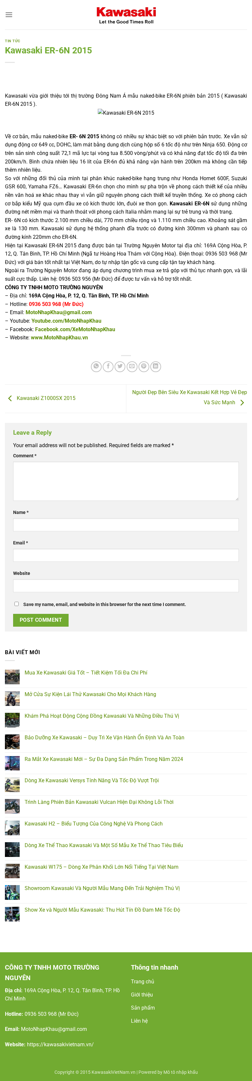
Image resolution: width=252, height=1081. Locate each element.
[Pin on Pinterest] (143, 366)
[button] (9, 15)
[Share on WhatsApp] (96, 366)
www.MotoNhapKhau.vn (59, 337)
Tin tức (12, 41)
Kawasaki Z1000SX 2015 (45, 398)
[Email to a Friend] (132, 366)
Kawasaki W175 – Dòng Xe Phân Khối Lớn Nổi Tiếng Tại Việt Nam (101, 867)
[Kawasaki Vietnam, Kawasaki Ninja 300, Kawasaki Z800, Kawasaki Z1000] (126, 15)
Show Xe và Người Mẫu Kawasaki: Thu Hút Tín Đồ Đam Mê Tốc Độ (102, 910)
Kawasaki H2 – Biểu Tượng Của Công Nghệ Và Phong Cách (94, 824)
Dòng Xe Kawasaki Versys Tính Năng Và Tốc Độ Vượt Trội (92, 780)
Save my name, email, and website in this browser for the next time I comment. (104, 604)
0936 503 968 (41, 1014)
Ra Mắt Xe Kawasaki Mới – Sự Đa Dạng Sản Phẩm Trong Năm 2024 (104, 759)
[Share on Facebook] (108, 366)
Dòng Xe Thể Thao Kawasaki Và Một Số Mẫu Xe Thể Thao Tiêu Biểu (104, 845)
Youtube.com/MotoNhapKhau (66, 321)
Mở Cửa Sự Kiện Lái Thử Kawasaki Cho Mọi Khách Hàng (90, 694)
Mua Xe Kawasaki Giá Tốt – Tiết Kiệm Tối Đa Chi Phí (86, 673)
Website (21, 573)
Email (20, 543)
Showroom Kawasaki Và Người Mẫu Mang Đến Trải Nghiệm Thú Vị (102, 888)
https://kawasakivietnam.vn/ (60, 1044)
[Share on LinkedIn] (155, 366)
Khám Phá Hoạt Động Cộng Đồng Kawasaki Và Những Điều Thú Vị (102, 716)
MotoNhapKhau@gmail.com (59, 312)
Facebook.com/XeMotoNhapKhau (75, 329)
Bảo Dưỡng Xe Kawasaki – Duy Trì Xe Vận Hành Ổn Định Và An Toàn (104, 737)
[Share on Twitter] (120, 366)
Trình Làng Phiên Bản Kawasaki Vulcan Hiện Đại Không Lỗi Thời (99, 802)
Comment (24, 456)
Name (21, 512)
